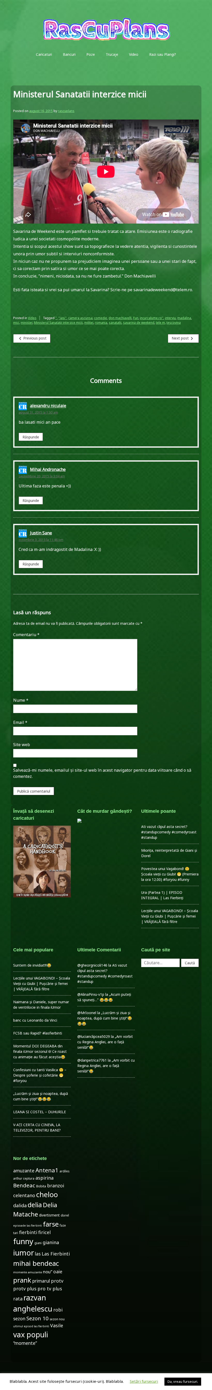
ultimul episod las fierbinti (31, 1326)
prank (22, 1280)
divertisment (49, 1215)
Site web (21, 744)
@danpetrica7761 (92, 1060)
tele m (160, 322)
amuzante (23, 1171)
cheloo (47, 1194)
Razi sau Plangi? (162, 54)
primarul (41, 1281)
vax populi (30, 1334)
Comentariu (26, 634)
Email (20, 722)
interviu (170, 318)
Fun (135, 318)
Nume (20, 700)
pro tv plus (49, 1288)
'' (56, 318)
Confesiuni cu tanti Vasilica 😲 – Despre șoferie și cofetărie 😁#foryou (39, 1075)
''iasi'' (62, 318)
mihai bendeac (36, 1263)
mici (16, 322)
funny (23, 1241)
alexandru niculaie (48, 406)
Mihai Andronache (48, 469)
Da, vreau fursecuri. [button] (183, 1381)
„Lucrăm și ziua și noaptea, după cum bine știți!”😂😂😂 (104, 1018)
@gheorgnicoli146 (92, 965)
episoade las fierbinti (27, 1225)
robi (58, 1310)
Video (133, 54)
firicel (44, 1232)
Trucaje (112, 54)
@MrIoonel (86, 1012)
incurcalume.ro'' (151, 318)
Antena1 (46, 1170)
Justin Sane (41, 533)
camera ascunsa (80, 318)
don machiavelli (120, 318)
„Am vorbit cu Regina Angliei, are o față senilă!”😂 (105, 1042)
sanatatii (115, 322)
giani (38, 1243)
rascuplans (66, 111)
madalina (184, 318)
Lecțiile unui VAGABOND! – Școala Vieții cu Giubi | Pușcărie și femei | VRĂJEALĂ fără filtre (169, 916)
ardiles (64, 1171)
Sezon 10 (37, 1318)
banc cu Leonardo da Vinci (35, 1020)
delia (35, 1204)
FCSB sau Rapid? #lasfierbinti (37, 1033)
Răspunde (30, 437)
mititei (88, 322)
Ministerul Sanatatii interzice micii (58, 322)
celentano (24, 1195)
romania (101, 322)
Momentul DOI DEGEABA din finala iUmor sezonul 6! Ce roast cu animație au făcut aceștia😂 (40, 1051)
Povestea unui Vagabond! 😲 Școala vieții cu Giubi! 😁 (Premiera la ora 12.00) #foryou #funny (170, 874)
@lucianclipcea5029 (93, 1036)
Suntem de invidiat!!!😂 (32, 965)
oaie (57, 1272)
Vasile (56, 1325)
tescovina (173, 322)
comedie (100, 318)
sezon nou (57, 1319)
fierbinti (28, 1232)
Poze (90, 54)
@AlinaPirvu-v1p (90, 994)
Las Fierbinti (56, 1253)
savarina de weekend (138, 322)
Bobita (41, 1186)
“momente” (25, 1343)
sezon (19, 1319)
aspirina (44, 1178)
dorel (65, 1215)
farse (51, 1224)
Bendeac (24, 1185)
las (38, 1254)
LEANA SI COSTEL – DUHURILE (39, 1111)
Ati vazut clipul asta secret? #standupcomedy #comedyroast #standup (168, 832)
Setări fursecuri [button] (144, 1381)
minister (26, 322)
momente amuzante (27, 1272)
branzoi (55, 1185)
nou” (47, 1272)
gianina (51, 1242)
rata (17, 1299)
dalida (20, 1205)
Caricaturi (44, 54)
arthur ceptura (23, 1178)
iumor (23, 1252)
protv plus (24, 1288)
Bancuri (69, 54)
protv (57, 1281)
